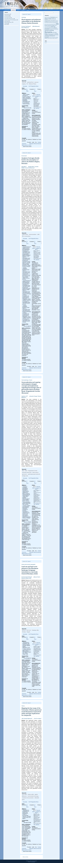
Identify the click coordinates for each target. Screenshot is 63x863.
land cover (29, 630)
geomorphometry (53, 24)
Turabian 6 (38, 96)
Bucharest (52, 17)
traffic (38, 234)
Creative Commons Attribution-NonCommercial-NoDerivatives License (31, 144)
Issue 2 (29, 14)
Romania (48, 32)
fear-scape (24, 794)
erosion (53, 21)
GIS (27, 83)
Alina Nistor (24, 166)
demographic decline (54, 20)
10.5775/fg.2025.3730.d (33, 801)
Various (5, 24)
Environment (6, 16)
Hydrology (6, 21)
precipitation (47, 29)
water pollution (55, 38)
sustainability (56, 34)
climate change (48, 18)
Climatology (6, 15)
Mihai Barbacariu (36, 26)
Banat (49, 17)
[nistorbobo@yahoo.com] (27, 166)
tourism (47, 37)
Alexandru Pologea (33, 396)
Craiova (46, 19)
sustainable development (50, 35)
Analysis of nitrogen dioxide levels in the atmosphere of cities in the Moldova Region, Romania (31, 160)
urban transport (49, 38)
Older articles (25, 856)
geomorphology (47, 24)
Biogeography (7, 14)
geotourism (24, 474)
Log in (46, 42)
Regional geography (8, 22)
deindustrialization (48, 20)
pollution (55, 27)
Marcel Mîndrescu (25, 27)
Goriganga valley (35, 630)
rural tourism (53, 33)
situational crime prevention (28, 797)
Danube (54, 19)
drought (46, 21)
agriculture (46, 17)
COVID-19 (53, 18)
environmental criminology (33, 796)
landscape (49, 26)
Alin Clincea (33, 861)
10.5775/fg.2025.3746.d (33, 86)
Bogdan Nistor (31, 166)
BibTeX (37, 108)
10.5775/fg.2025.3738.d (33, 478)
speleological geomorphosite (34, 474)
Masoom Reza (37, 576)
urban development (52, 37)
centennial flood (30, 82)
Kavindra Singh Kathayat (27, 576)
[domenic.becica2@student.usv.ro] (31, 26)
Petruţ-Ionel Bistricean (29, 167)
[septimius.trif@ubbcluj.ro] (28, 395)
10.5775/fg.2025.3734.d (33, 634)
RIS (34, 108)
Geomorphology (7, 17)
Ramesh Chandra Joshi (26, 578)
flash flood (48, 22)
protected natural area (26, 472)
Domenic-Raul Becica (26, 26)
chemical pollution (32, 234)
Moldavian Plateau (32, 83)
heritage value (25, 475)
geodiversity (56, 22)
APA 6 (34, 94)
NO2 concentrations (26, 236)
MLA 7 (36, 97)
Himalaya (24, 631)
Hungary (53, 25)
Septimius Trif (24, 396)
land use (24, 630)
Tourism (5, 23)
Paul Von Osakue (37, 718)
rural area (49, 33)
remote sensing (49, 30)
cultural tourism (50, 19)
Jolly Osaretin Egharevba (27, 718)
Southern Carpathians (49, 34)
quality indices (25, 234)
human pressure (48, 25)
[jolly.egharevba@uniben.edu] (33, 718)
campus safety (31, 794)
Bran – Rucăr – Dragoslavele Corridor (29, 470)
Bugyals (28, 631)
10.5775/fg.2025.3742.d (33, 238)
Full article (25, 86)
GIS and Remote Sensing (8, 18)
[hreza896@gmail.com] (32, 576)
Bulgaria (56, 17)
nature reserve (35, 472)
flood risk (24, 82)
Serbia (56, 33)
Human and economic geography (10, 19)
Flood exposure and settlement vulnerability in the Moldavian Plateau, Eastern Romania (31, 21)
